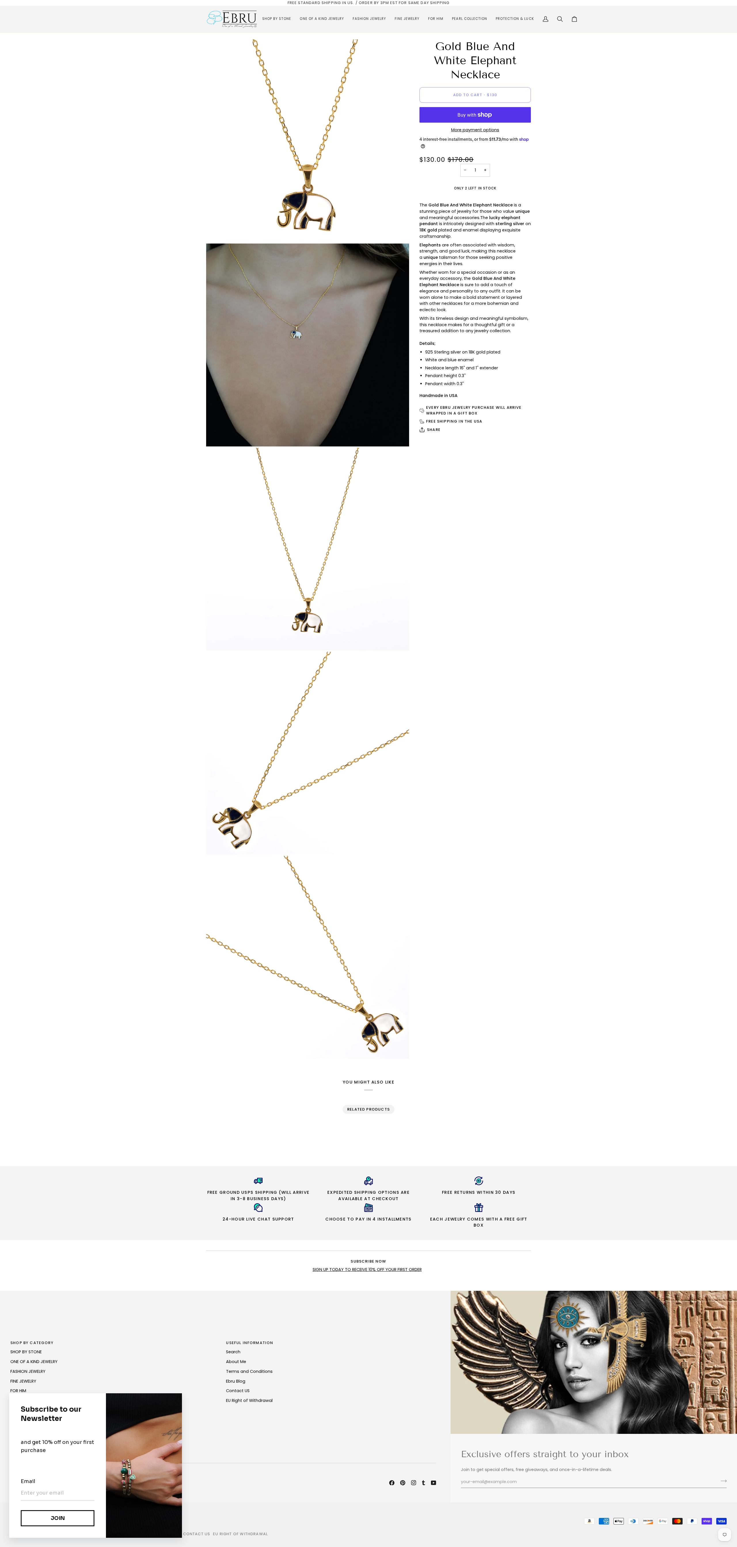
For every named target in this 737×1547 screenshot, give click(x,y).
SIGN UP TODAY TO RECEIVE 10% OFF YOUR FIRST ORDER (367, 1269)
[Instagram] (413, 1482)
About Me (236, 1361)
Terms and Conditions (249, 1371)
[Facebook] (391, 1482)
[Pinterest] (402, 1482)
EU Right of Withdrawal (249, 1400)
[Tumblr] (423, 1482)
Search (233, 1352)
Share (433, 429)
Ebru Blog (235, 1381)
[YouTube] (433, 1482)
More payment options (475, 130)
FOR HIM (18, 1391)
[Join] (722, 1481)
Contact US (238, 1391)
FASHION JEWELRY (27, 1371)
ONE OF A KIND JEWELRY (34, 1361)
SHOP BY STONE (26, 1352)
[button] (276, 19)
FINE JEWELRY (23, 1381)
